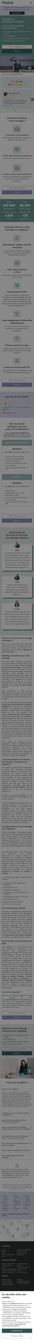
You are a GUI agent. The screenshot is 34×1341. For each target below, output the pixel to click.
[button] (17, 1336)
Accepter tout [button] (17, 1331)
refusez (9, 1316)
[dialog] (17, 1316)
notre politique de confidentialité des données (14, 1325)
